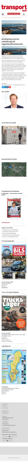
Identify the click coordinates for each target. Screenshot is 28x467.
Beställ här (4, 393)
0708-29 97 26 (5, 423)
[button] (2, 14)
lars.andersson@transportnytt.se (9, 425)
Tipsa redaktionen (9, 438)
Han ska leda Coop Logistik (9, 122)
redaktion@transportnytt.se (7, 417)
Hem (2, 17)
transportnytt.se (5, 419)
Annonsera (14, 434)
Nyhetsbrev (4, 434)
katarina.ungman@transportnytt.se (9, 432)
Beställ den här (5, 287)
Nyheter (4, 36)
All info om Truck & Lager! (7, 341)
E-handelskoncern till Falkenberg (10, 191)
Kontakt (3, 438)
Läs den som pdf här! (6, 340)
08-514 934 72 (5, 430)
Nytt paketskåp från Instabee (9, 159)
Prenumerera (9, 434)
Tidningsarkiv (6, 222)
